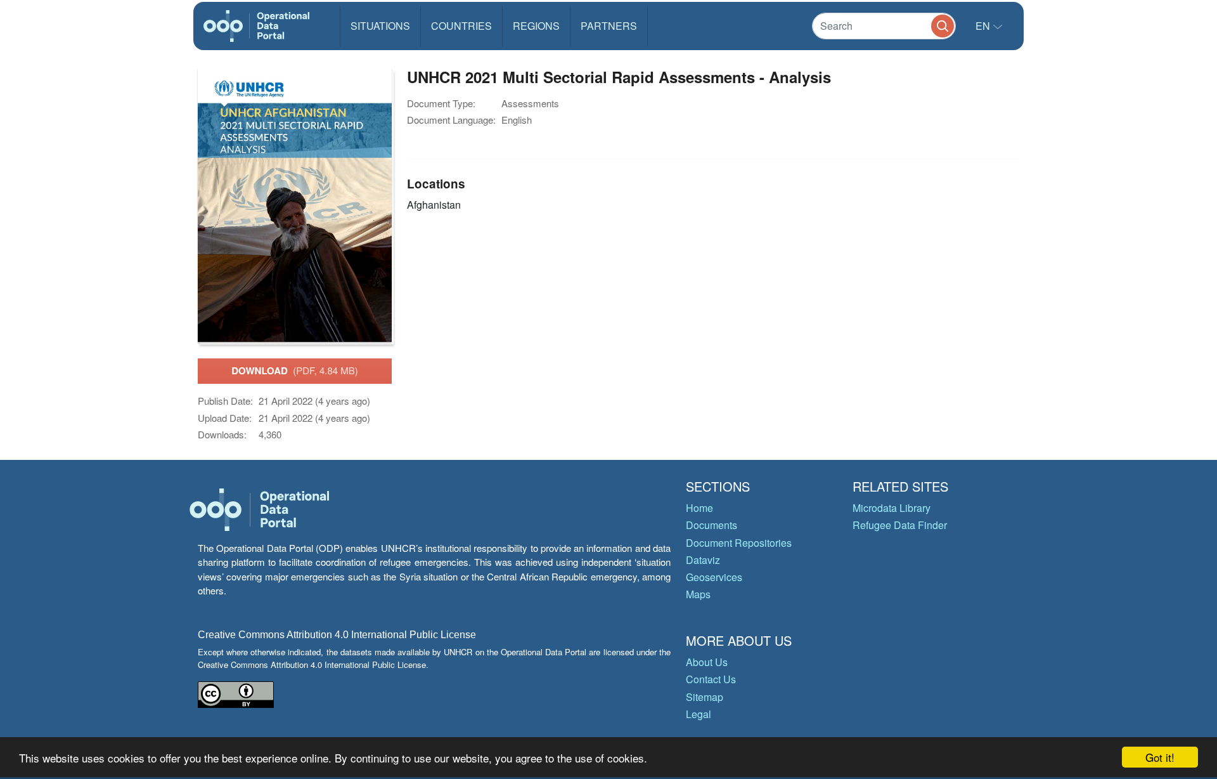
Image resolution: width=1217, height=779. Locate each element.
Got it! (1160, 757)
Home (699, 508)
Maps (698, 594)
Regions (536, 25)
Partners (609, 25)
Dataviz (703, 560)
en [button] (984, 25)
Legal (698, 714)
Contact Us (711, 679)
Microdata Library (891, 508)
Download (294, 370)
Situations (380, 25)
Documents (711, 525)
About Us (707, 662)
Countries (461, 25)
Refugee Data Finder (900, 525)
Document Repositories (739, 542)
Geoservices (714, 577)
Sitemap (704, 697)
